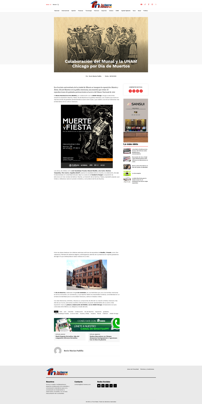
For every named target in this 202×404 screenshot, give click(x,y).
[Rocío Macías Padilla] (58, 351)
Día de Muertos (89, 311)
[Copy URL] (141, 91)
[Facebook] (148, 4)
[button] (56, 4)
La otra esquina (136, 173)
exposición (98, 311)
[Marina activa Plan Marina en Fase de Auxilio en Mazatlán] (127, 166)
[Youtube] (141, 4)
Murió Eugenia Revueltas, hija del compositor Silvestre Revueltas (67, 337)
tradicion (105, 313)
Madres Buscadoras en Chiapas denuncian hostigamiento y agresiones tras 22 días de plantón (103, 338)
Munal (99, 313)
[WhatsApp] (137, 91)
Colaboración (79, 311)
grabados (106, 311)
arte (65, 311)
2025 (60, 311)
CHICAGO (70, 311)
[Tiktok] (145, 4)
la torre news (74, 313)
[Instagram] (152, 4)
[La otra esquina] (127, 173)
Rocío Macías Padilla (95, 76)
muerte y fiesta (84, 313)
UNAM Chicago (114, 313)
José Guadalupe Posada (62, 313)
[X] (155, 4)
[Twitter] (133, 91)
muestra (93, 313)
